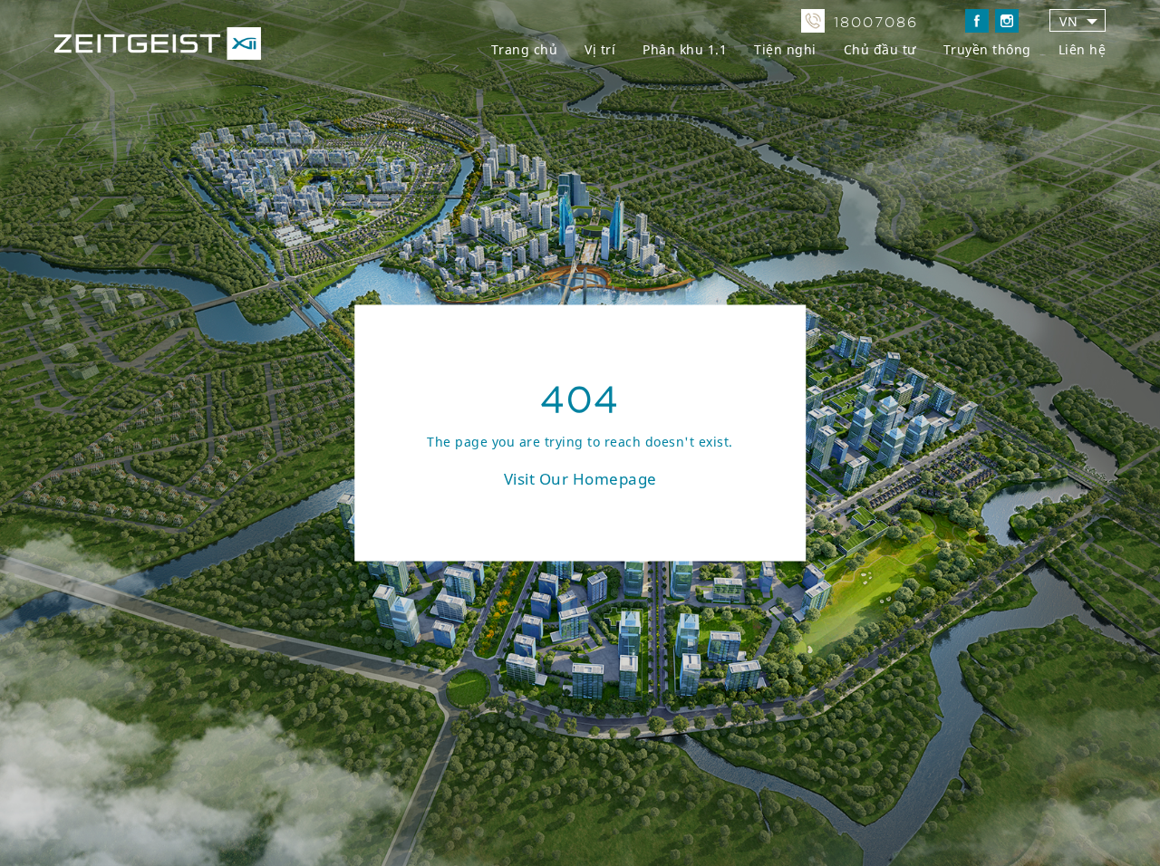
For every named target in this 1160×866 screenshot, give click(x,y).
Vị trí (600, 49)
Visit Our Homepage (580, 478)
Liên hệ (1082, 49)
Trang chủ (524, 49)
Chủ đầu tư (880, 49)
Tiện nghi (785, 49)
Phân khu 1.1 (685, 49)
